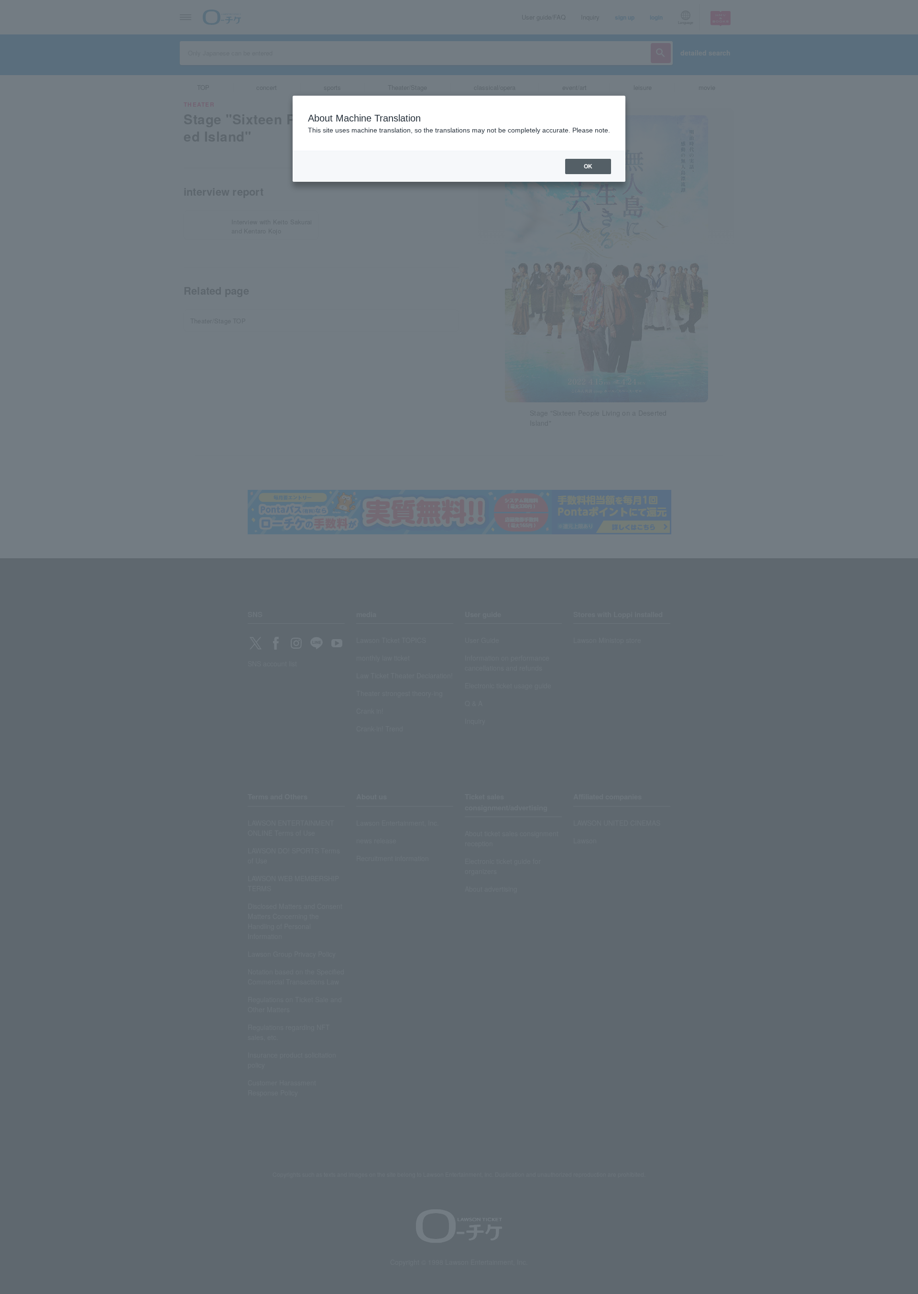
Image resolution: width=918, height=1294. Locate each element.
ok (588, 166)
